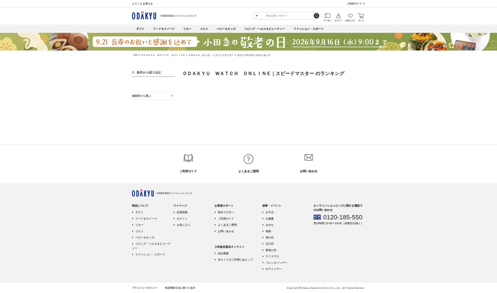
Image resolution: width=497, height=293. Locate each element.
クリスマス (272, 256)
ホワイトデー (274, 268)
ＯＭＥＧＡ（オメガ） (200, 55)
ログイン (182, 218)
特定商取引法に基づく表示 (180, 287)
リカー (187, 28)
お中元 (270, 212)
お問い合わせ (226, 231)
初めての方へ (226, 212)
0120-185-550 (342, 217)
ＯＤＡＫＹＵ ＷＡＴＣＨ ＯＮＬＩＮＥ (163, 55)
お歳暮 (270, 218)
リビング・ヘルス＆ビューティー (264, 28)
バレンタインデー (276, 262)
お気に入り (183, 224)
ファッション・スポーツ (308, 28)
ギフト (140, 28)
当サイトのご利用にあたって (235, 259)
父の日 (270, 243)
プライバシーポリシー (144, 287)
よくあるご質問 (227, 224)
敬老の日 (271, 250)
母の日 (270, 237)
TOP (135, 55)
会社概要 (223, 253)
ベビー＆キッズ (226, 28)
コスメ (204, 28)
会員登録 (182, 212)
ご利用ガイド (354, 3)
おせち (270, 224)
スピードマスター (224, 55)
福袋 (268, 231)
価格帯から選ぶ (141, 95)
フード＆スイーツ (164, 28)
